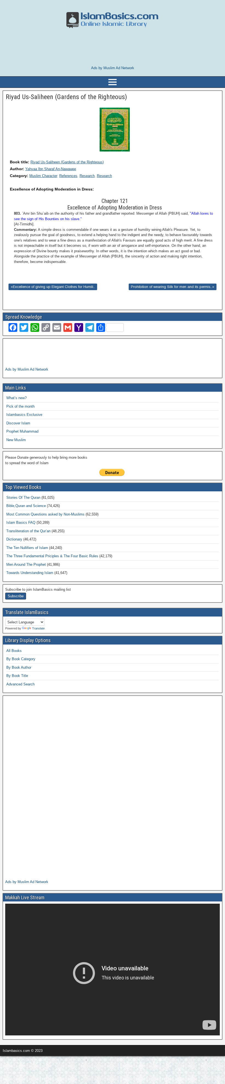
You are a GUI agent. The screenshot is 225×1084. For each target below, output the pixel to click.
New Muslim (16, 440)
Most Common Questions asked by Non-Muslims (45, 514)
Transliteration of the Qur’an (28, 531)
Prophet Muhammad (22, 431)
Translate (38, 628)
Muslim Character (43, 176)
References (68, 176)
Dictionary (14, 539)
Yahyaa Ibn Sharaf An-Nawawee (50, 169)
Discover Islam (18, 423)
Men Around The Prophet (26, 564)
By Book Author (18, 667)
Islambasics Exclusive (24, 415)
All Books (14, 651)
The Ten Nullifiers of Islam (27, 548)
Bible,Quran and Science (26, 506)
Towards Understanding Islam (29, 573)
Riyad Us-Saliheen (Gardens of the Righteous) (67, 162)
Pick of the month (20, 406)
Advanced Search (20, 684)
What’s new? (16, 398)
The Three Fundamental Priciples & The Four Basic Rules (52, 556)
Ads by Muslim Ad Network (112, 68)
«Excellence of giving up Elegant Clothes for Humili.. (53, 287)
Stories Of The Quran (23, 497)
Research (87, 176)
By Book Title (17, 676)
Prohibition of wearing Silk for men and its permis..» (172, 287)
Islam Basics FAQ (20, 522)
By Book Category (20, 659)
